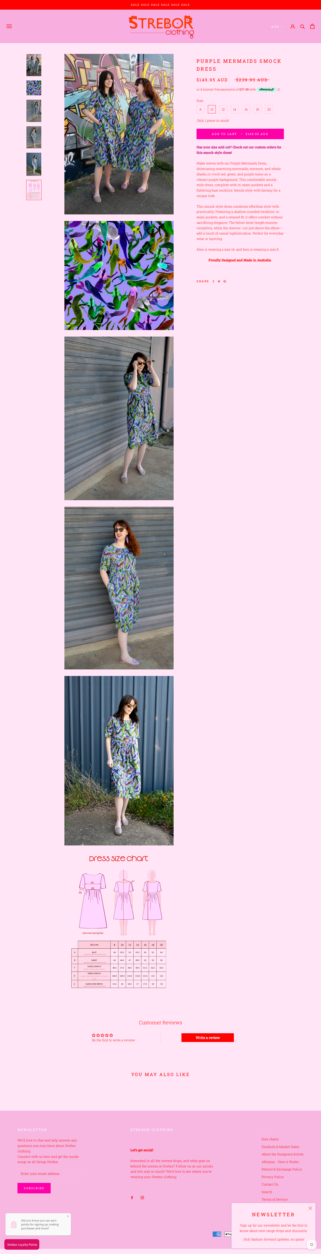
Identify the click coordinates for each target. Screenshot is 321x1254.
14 (234, 109)
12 (223, 109)
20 (269, 109)
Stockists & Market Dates (280, 1147)
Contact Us (270, 1184)
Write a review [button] (208, 1037)
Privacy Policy (273, 1177)
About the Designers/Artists (283, 1154)
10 (211, 109)
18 (257, 109)
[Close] (310, 1208)
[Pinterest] (224, 281)
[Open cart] (312, 26)
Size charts (270, 1139)
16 (246, 109)
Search (267, 1192)
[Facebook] (213, 281)
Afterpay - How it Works (280, 1162)
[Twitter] (219, 281)
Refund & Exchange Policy (282, 1169)
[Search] (302, 26)
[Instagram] (142, 1197)
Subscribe (34, 1188)
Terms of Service (275, 1199)
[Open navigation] (9, 26)
